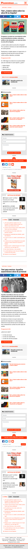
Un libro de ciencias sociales (10, 338)
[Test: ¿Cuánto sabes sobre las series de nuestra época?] (4, 127)
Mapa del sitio (5, 540)
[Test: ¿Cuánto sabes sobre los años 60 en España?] (4, 112)
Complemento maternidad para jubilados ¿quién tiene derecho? (14, 235)
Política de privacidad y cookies (8, 539)
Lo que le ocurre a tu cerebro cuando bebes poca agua (15, 238)
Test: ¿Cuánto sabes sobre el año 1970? (18, 95)
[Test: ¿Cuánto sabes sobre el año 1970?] (4, 96)
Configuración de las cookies (14, 542)
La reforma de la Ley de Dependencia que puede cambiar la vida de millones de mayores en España (15, 242)
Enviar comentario (14, 152)
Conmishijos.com (20, 540)
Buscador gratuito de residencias (17, 81)
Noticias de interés (14, 195)
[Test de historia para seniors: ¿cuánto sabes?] (4, 366)
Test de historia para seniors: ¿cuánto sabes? (17, 364)
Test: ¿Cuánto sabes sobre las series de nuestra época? (17, 126)
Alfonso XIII (5, 67)
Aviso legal (19, 537)
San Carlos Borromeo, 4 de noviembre (13, 249)
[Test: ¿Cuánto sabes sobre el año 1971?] (4, 104)
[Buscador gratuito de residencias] (6, 82)
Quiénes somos (12, 537)
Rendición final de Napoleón (10, 254)
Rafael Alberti (6, 65)
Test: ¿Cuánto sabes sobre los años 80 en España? (17, 395)
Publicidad (18, 539)
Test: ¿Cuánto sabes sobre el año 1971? (18, 103)
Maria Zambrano (7, 69)
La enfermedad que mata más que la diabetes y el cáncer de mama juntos (14, 251)
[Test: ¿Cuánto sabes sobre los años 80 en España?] (4, 397)
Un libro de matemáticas (9, 337)
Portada (5, 7)
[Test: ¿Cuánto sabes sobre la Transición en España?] (4, 120)
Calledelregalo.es (12, 540)
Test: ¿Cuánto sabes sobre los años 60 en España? (17, 110)
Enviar (23, 167)
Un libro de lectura (7, 335)
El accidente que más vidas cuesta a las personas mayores (13, 231)
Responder (7, 72)
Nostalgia (9, 7)
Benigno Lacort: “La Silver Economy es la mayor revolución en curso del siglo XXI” (15, 246)
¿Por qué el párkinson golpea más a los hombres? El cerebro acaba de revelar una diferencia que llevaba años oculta (13, 224)
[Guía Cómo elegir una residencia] (14, 183)
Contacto (23, 539)
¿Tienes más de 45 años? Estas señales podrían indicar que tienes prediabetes (15, 228)
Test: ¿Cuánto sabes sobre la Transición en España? (16, 118)
